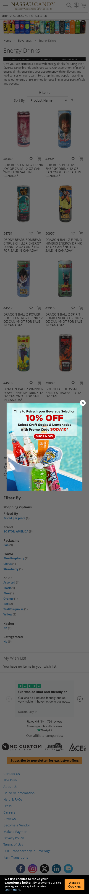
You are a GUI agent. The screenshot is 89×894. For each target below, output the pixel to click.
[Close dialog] (83, 403)
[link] (44, 447)
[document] (44, 884)
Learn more (12, 890)
